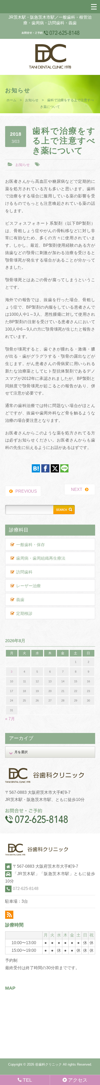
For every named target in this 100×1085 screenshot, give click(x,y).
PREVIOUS (26, 491)
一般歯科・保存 (30, 544)
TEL (27, 1080)
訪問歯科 (24, 572)
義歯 (20, 599)
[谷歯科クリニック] (50, 67)
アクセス (77, 1080)
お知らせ (31, 100)
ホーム (11, 100)
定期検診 (24, 613)
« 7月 (10, 719)
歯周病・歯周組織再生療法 (40, 558)
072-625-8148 (25, 888)
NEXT (76, 489)
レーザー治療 (28, 586)
